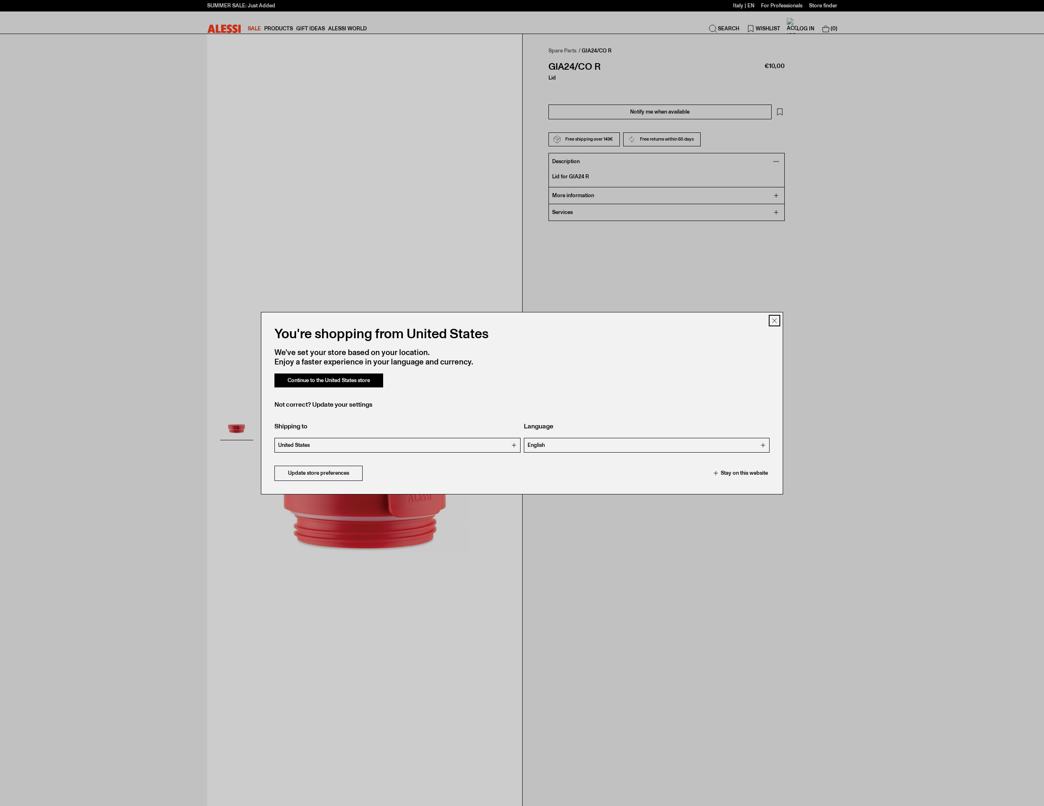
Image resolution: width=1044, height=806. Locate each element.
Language (538, 426)
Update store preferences (318, 473)
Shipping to (290, 426)
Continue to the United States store (329, 380)
